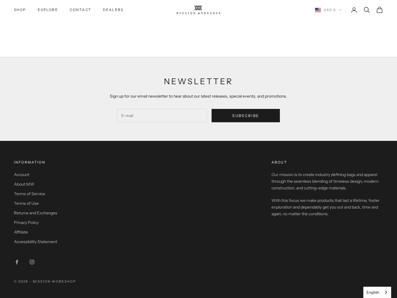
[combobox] (377, 292)
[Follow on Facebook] (17, 262)
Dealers (113, 10)
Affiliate (21, 232)
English (372, 292)
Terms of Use (26, 203)
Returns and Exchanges (35, 213)
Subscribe (245, 115)
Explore (48, 10)
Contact (80, 10)
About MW (24, 184)
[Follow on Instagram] (32, 262)
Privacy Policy (26, 222)
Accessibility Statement (35, 241)
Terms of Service (29, 193)
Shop (20, 10)
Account (21, 174)
